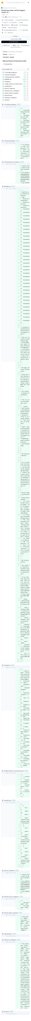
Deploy (15, 36)
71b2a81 (11, 57)
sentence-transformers (10, 8)
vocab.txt (7, 100)
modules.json (8, 86)
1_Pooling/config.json (11, 72)
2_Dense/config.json (10, 74)
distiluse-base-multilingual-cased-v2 (13, 11)
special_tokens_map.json (11, 93)
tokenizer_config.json (11, 97)
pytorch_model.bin (10, 88)
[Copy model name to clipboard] (9, 12)
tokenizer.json (8, 95)
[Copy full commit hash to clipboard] (14, 54)
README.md (8, 79)
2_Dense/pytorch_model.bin (12, 77)
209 (7, 14)
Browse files (8, 64)
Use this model (14, 42)
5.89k (20, 17)
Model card (7, 45)
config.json (8, 81)
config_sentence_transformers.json (14, 84)
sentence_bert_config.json (12, 91)
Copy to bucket (16, 39)
